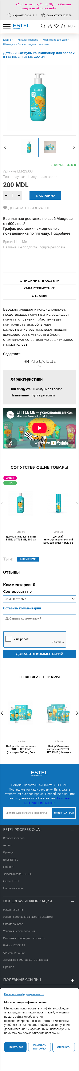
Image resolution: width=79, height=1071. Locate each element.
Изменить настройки (39, 1046)
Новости (8, 866)
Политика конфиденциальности (24, 938)
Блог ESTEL (10, 859)
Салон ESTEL (11, 881)
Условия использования (19, 931)
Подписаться (64, 812)
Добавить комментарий (39, 654)
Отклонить (63, 1046)
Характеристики (39, 288)
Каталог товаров (27, 39)
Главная (8, 39)
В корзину (45, 196)
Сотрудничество (14, 952)
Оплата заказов (13, 924)
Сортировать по (17, 592)
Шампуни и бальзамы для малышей (26, 44)
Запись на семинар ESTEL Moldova (25, 959)
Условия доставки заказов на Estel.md (28, 916)
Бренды (8, 852)
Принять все (15, 1046)
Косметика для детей (56, 39)
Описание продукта (39, 281)
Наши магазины (13, 888)
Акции (7, 845)
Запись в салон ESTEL (17, 874)
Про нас (8, 967)
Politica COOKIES (14, 945)
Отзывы (39, 296)
